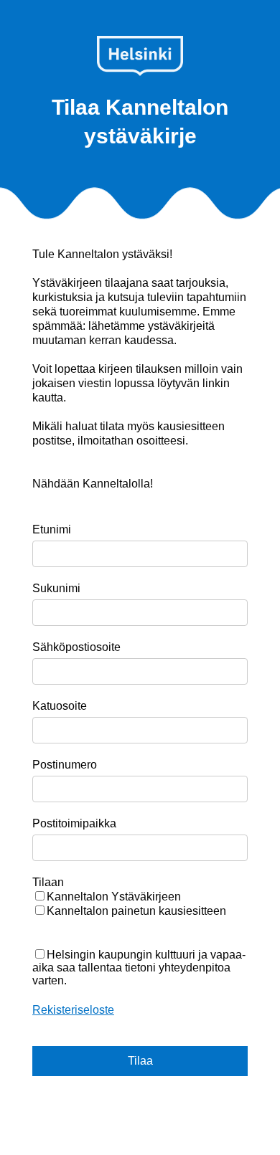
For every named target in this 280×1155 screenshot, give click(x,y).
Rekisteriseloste (73, 1010)
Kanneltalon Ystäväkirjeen (114, 896)
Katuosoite (59, 706)
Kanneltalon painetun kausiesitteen (136, 911)
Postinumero (64, 765)
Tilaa (140, 1061)
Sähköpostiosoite (76, 647)
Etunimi (51, 529)
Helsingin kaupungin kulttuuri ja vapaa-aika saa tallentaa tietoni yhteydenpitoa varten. (139, 968)
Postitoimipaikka (74, 823)
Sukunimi (56, 588)
